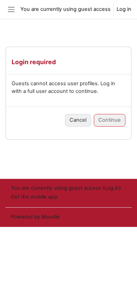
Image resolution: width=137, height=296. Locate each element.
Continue (109, 120)
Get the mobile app (34, 197)
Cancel (78, 120)
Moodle (50, 217)
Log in (124, 9)
